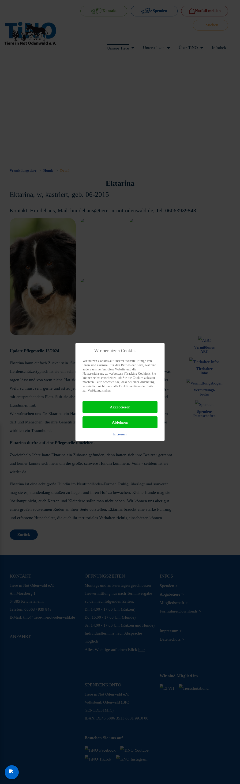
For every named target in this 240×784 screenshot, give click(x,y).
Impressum (120, 434)
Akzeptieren (120, 407)
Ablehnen (120, 422)
